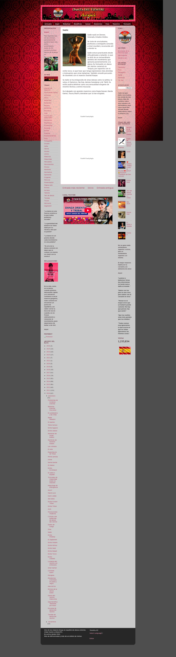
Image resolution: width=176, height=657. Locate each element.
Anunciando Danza (51, 92)
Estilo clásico (52, 431)
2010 (48, 393)
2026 (48, 346)
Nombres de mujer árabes (52, 435)
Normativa (48, 172)
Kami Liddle (52, 496)
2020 (48, 364)
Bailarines (47, 103)
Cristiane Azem (51, 571)
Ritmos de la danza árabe (52, 591)
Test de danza (49, 195)
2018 (48, 370)
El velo (50, 449)
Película (47, 180)
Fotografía (48, 141)
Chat (46, 113)
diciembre (51, 396)
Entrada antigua (105, 187)
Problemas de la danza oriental (53, 402)
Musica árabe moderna (52, 513)
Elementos (98, 24)
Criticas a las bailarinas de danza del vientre (52, 519)
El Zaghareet (52, 540)
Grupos (47, 143)
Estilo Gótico (52, 545)
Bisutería (47, 111)
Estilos (46, 131)
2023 (48, 355)
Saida (128, 152)
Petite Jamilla (53, 457)
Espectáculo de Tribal (52, 453)
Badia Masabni (51, 418)
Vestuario (127, 24)
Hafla (46, 146)
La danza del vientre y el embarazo (52, 563)
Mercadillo (48, 162)
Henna (46, 149)
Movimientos (49, 164)
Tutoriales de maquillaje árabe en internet (52, 480)
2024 (48, 352)
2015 (48, 378)
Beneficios (78, 24)
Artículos (48, 24)
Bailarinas (66, 24)
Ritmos (46, 188)
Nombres (47, 169)
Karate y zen (122, 58)
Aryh (49, 509)
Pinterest (121, 78)
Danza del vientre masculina (52, 597)
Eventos (47, 133)
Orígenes (47, 177)
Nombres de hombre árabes (52, 441)
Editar (92, 638)
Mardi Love (52, 493)
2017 (48, 372)
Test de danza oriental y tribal (129, 194)
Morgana (51, 575)
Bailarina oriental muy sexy (52, 408)
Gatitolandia (122, 55)
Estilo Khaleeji (51, 536)
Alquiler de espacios (48, 89)
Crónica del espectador (48, 116)
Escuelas (47, 128)
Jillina (50, 459)
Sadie (50, 532)
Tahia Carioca (52, 425)
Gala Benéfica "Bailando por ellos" (52, 603)
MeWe (120, 75)
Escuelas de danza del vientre (52, 610)
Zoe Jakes (51, 499)
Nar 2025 (128, 203)
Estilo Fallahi (52, 542)
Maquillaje (48, 159)
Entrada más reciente (74, 187)
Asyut (57, 24)
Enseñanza (48, 123)
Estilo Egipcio (53, 428)
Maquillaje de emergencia (53, 486)
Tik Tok (120, 80)
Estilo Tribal (52, 506)
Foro (107, 24)
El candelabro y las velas (53, 414)
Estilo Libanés (51, 558)
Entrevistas (48, 125)
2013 (48, 384)
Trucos (46, 201)
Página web (48, 185)
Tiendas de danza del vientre (52, 616)
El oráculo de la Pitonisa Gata (123, 52)
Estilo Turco (52, 554)
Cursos (87, 24)
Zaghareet (48, 206)
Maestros (116, 24)
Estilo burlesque (52, 469)
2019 (48, 367)
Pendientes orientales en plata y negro (52, 580)
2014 (48, 381)
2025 (48, 349)
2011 (48, 390)
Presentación (48, 182)
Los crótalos (52, 446)
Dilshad (128, 234)
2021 (48, 361)
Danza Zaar (128, 213)
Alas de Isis (52, 586)
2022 (48, 358)
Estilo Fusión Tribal (52, 502)
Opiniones (47, 175)
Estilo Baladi (52, 551)
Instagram (121, 72)
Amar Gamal (52, 568)
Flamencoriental (50, 136)
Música (46, 167)
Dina (49, 529)
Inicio (91, 187)
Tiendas (47, 198)
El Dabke (51, 465)
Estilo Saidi (52, 548)
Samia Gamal (52, 462)
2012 (48, 387)
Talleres (47, 193)
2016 (48, 375)
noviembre (52, 622)
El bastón (51, 422)
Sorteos (47, 190)
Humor (46, 151)
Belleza (47, 105)
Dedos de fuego (51, 525)
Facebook (121, 67)
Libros (46, 154)
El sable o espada (51, 473)
